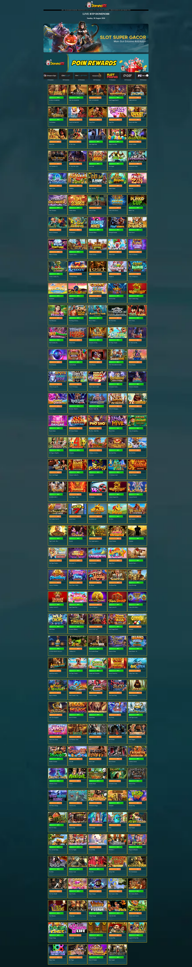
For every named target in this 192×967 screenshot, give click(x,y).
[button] (147, 75)
